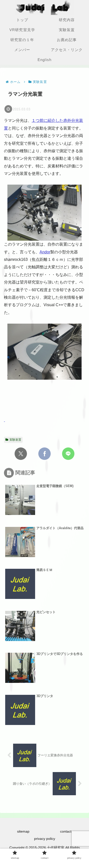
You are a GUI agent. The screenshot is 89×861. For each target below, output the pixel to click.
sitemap (23, 831)
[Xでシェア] (21, 453)
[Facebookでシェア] (44, 453)
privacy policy (44, 839)
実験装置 (15, 439)
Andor (45, 252)
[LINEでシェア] (68, 453)
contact (65, 831)
